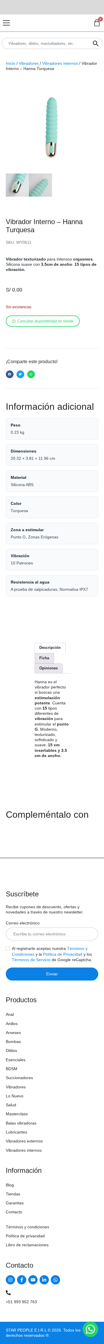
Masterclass (17, 1114)
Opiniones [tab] (48, 668)
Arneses (13, 1032)
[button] (10, 374)
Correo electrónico (23, 923)
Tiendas (13, 1194)
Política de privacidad (25, 1236)
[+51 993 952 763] (8, 1292)
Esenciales (15, 1059)
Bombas (13, 1041)
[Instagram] (10, 1279)
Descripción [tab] (50, 647)
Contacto (14, 1212)
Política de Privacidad (62, 954)
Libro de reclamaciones (27, 1245)
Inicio (10, 63)
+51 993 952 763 (21, 1301)
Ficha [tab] (44, 658)
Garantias (15, 1203)
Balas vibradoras (21, 1123)
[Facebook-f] (21, 1279)
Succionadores (19, 1077)
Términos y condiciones (27, 1227)
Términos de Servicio (31, 959)
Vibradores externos (24, 1141)
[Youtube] (33, 1279)
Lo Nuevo (14, 1096)
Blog (10, 1185)
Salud (11, 1105)
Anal (10, 1014)
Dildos (11, 1050)
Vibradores (29, 63)
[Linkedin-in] (44, 1279)
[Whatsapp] (55, 1279)
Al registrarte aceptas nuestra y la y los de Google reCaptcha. (52, 954)
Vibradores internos (60, 63)
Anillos (12, 1023)
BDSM (11, 1068)
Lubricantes (16, 1132)
